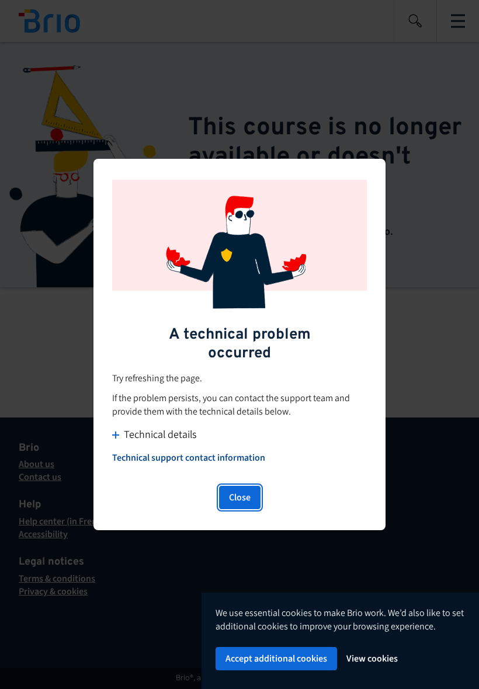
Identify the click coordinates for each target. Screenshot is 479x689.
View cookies (372, 658)
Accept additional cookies (276, 658)
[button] (239, 434)
